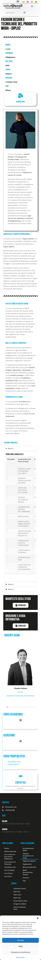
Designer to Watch (19, 904)
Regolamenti (27, 864)
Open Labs (17, 898)
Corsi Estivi (8, 876)
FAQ (24, 881)
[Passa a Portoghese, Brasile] (36, 1)
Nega (20, 946)
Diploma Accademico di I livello (28, 856)
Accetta (20, 940)
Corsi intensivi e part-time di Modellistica (9, 857)
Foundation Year (14, 762)
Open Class (17, 895)
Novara (4, 829)
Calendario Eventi (19, 888)
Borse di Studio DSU (29, 867)
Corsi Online (8, 873)
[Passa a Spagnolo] (32, 1)
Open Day (16, 891)
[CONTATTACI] (20, 776)
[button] (38, 918)
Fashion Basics (13, 764)
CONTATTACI (20, 782)
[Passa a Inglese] (28, 1)
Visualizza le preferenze (20, 952)
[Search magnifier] (24, 12)
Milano (4, 821)
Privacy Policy (20, 957)
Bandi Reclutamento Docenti (28, 872)
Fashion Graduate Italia (19, 908)
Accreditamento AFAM (28, 849)
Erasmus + (26, 878)
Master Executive (10, 851)
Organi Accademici (29, 861)
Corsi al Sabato (9, 870)
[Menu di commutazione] (32, 6)
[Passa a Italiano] (23, 1)
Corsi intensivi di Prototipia (10, 863)
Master (6, 848)
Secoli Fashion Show (20, 901)
